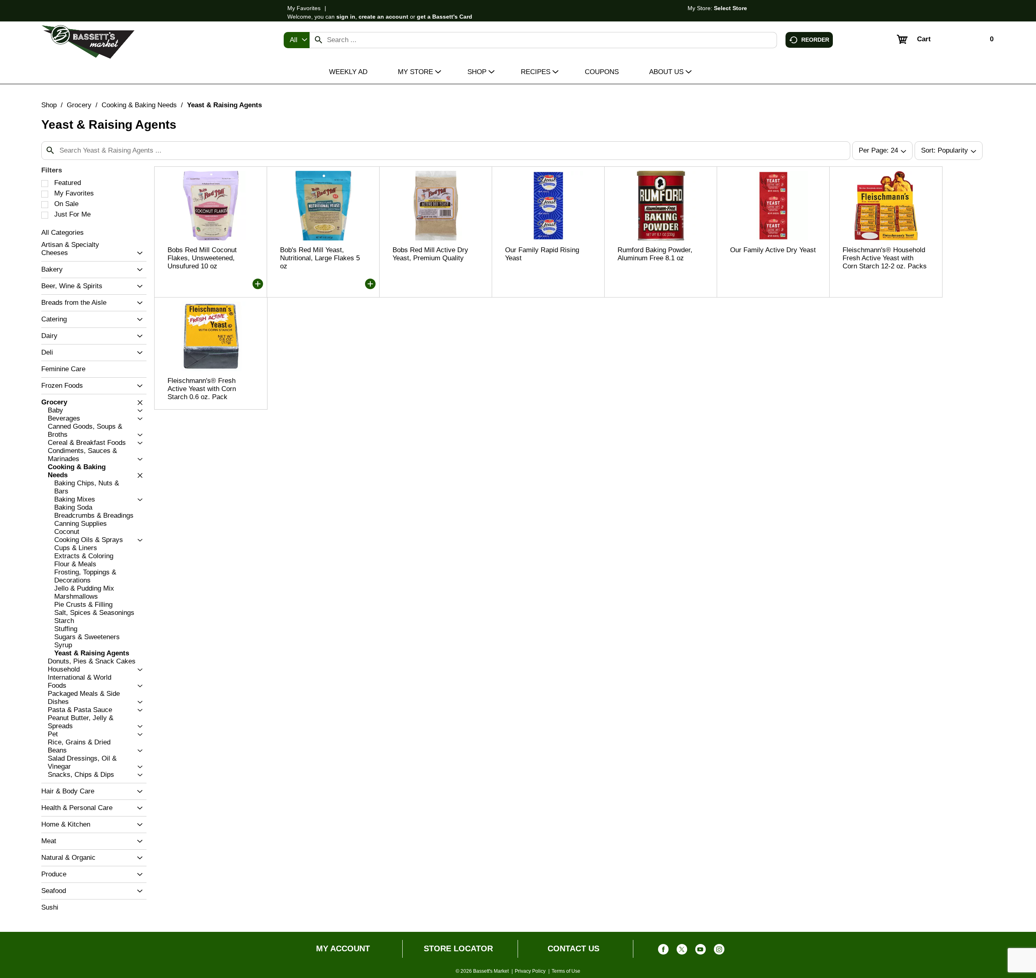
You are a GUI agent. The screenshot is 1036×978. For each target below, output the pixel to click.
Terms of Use (566, 971)
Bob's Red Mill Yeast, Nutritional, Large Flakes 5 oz (320, 258)
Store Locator (458, 948)
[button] (137, 253)
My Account (343, 948)
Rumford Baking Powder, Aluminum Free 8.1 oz (655, 254)
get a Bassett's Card (444, 16)
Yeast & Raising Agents (224, 105)
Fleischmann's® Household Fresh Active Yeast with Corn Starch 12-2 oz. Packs (885, 258)
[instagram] (719, 951)
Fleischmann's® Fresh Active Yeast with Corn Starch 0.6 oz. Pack (202, 389)
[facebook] (663, 951)
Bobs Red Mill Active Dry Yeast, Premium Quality (430, 254)
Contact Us (573, 948)
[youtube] (700, 951)
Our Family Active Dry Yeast (773, 250)
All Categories (62, 232)
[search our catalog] (318, 40)
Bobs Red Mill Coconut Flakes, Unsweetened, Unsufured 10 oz (202, 258)
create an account (383, 16)
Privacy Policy (530, 971)
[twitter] (682, 951)
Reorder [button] (815, 39)
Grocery (79, 105)
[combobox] (297, 40)
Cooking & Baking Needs (139, 105)
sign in (345, 16)
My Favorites (304, 8)
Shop (49, 105)
